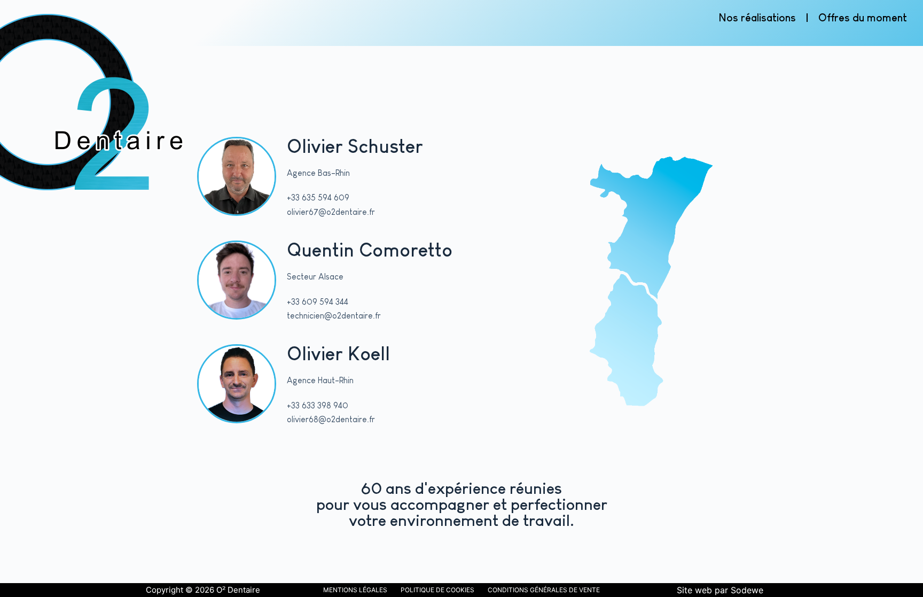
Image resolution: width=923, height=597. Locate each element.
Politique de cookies (437, 590)
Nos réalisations (757, 18)
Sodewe (747, 590)
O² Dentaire (238, 590)
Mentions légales (355, 590)
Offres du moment (862, 18)
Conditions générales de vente (544, 590)
